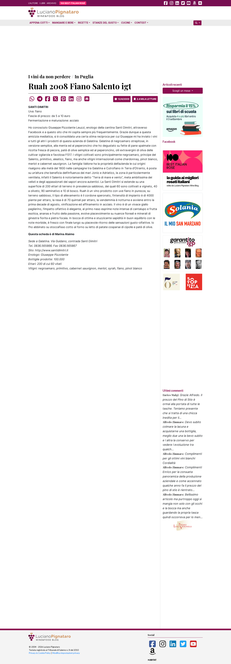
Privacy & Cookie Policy (40, 653)
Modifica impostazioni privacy (66, 653)
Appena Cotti (39, 22)
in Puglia (84, 76)
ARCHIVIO (51, 3)
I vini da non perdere (49, 76)
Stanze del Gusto (105, 22)
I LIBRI (42, 3)
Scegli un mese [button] (181, 90)
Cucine (125, 22)
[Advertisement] (115, 49)
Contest (140, 22)
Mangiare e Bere (63, 22)
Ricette (83, 22)
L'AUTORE (33, 3)
